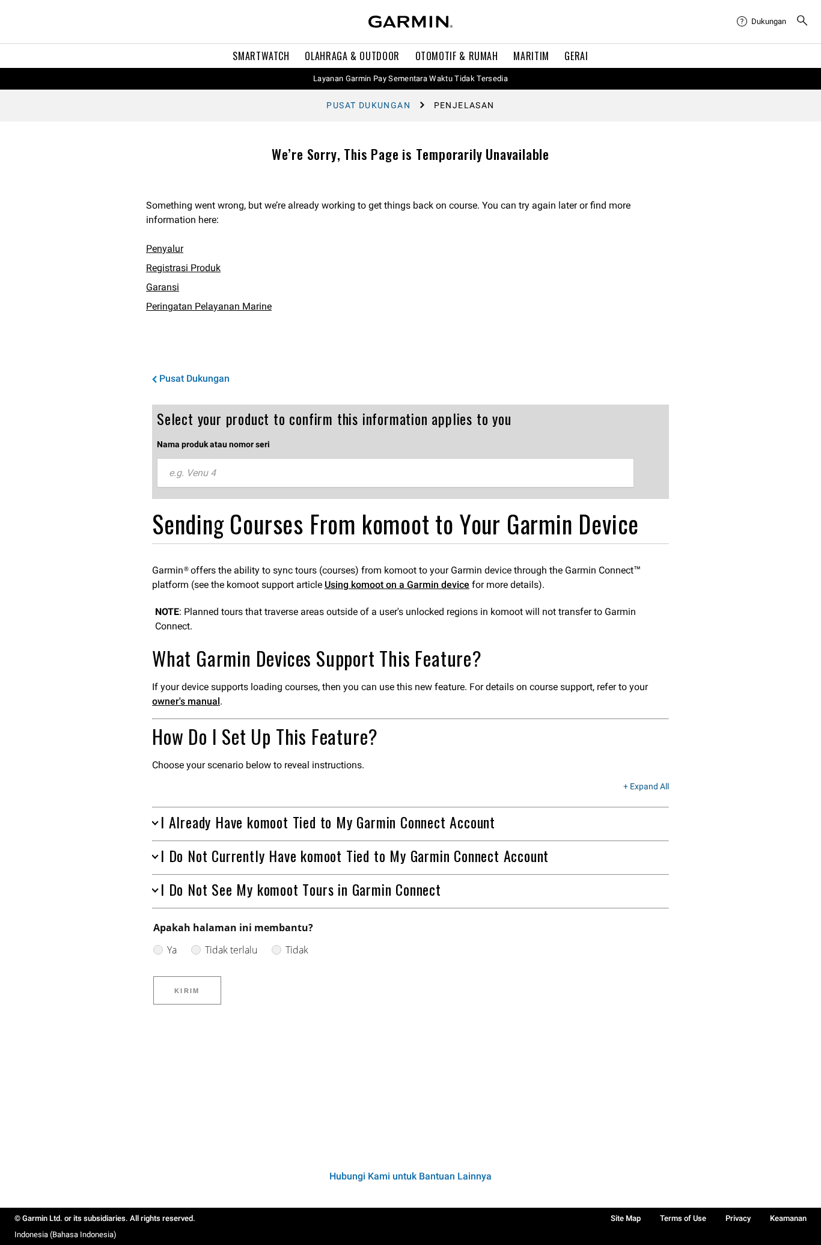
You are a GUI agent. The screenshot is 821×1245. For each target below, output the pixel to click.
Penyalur (164, 248)
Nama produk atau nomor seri (213, 444)
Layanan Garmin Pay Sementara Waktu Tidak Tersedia (410, 78)
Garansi (162, 287)
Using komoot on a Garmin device (397, 584)
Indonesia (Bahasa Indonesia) (65, 1234)
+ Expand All (646, 787)
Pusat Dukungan (368, 105)
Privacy (738, 1218)
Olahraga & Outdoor (352, 56)
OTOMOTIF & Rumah (456, 56)
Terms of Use (683, 1218)
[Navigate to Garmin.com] (410, 21)
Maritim (531, 56)
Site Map (626, 1218)
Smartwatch (261, 56)
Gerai (576, 56)
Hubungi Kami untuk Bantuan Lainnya (410, 1176)
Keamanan (788, 1218)
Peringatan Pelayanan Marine (209, 306)
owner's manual (186, 701)
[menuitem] (761, 21)
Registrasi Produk (183, 268)
